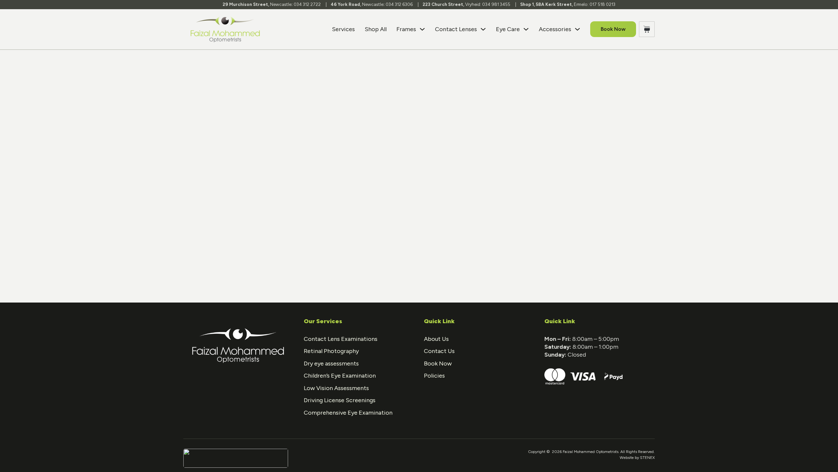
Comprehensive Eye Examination (348, 412)
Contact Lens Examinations (340, 339)
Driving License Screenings (339, 400)
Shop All (376, 29)
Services (343, 29)
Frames (406, 29)
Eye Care (508, 29)
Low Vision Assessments (336, 388)
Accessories (555, 29)
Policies (434, 375)
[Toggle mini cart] (647, 29)
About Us (436, 339)
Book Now (613, 29)
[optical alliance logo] (235, 458)
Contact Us (439, 351)
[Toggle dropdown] (422, 29)
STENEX (647, 457)
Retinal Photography (331, 351)
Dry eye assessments (331, 363)
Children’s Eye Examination (340, 375)
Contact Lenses (456, 29)
